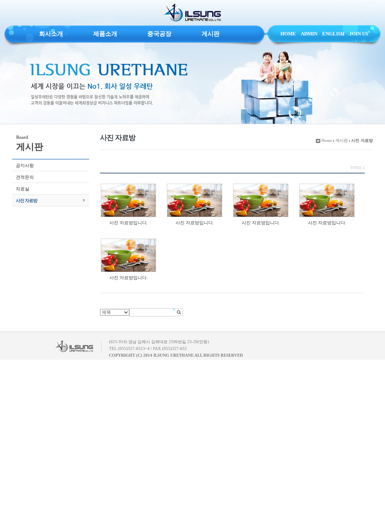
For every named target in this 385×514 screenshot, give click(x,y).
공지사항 (25, 165)
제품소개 (105, 33)
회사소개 (51, 33)
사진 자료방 (26, 200)
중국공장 (159, 33)
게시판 (211, 33)
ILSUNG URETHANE (192, 13)
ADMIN (309, 33)
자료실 (22, 189)
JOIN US (358, 33)
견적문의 (25, 177)
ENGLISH (333, 33)
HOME (288, 33)
